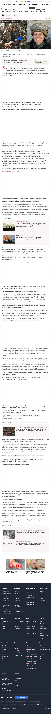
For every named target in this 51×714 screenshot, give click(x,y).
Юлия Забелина (7, 15)
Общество (17, 588)
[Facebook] (33, 2)
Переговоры (5, 651)
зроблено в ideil (46, 708)
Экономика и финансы (30, 589)
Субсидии (17, 598)
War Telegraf (19, 221)
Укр (49, 1)
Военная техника (6, 658)
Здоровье (17, 618)
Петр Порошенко (31, 661)
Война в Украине (6, 643)
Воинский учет (18, 655)
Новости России (31, 626)
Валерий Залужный (32, 656)
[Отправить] (17, 2)
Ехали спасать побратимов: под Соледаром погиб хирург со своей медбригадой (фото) (30, 531)
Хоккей (41, 598)
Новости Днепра (6, 596)
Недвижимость (31, 597)
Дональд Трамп (31, 649)
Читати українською (6, 18)
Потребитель (43, 623)
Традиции (42, 651)
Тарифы (29, 600)
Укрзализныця (30, 604)
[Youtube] (40, 2)
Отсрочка (17, 650)
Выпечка (17, 676)
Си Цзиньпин (30, 651)
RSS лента (39, 704)
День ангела (43, 656)
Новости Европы (31, 621)
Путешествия (43, 628)
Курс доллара (30, 602)
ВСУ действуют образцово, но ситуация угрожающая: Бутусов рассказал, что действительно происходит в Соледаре (29, 237)
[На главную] (25, 1)
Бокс (41, 593)
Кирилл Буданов (31, 658)
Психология (18, 628)
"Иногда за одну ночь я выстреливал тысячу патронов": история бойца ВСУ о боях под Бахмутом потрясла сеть (31, 225)
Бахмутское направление (35, 68)
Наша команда (4, 704)
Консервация (18, 678)
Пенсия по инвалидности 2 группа (6, 680)
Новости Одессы (6, 598)
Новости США (30, 623)
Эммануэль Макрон (32, 654)
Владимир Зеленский (29, 646)
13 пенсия (4, 676)
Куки (25, 7)
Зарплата (17, 591)
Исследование (18, 631)
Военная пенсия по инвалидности (7, 684)
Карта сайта (13, 704)
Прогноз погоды (19, 611)
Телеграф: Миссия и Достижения (27, 704)
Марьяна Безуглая (31, 665)
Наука (3, 618)
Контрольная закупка (33, 4)
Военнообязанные (19, 652)
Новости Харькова (6, 593)
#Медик (6, 555)
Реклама (25, 702)
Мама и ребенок (19, 621)
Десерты (17, 683)
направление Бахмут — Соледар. (11, 171)
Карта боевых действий (5, 646)
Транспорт (29, 595)
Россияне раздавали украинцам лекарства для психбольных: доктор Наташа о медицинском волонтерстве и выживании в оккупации (31, 429)
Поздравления (43, 638)
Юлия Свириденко (31, 668)
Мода (41, 626)
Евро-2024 (42, 600)
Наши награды (32, 702)
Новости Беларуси (31, 633)
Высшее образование (18, 606)
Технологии (5, 621)
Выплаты (17, 596)
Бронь (16, 648)
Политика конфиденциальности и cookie (16, 701)
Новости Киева (5, 591)
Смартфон (4, 631)
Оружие (4, 654)
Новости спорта (44, 588)
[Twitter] (42, 1)
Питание (17, 623)
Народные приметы (45, 649)
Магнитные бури (44, 635)
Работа (16, 593)
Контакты (40, 702)
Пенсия (3, 673)
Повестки (17, 645)
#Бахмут (26, 555)
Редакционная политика (34, 701)
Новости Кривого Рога (6, 606)
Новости (4, 588)
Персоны (29, 643)
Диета (16, 626)
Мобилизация (18, 643)
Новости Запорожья (7, 603)
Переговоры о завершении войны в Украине (13, 4)
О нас (2, 701)
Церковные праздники (43, 646)
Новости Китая (31, 631)
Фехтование (43, 603)
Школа (16, 603)
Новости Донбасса (6, 609)
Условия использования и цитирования (11, 702)
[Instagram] (43, 2)
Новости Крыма (6, 611)
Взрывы (4, 649)
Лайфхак (42, 633)
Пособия (17, 609)
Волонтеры (5, 656)
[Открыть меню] (2, 1)
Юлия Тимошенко (31, 663)
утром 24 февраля (34, 155)
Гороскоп (42, 621)
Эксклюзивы (45, 4)
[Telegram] (38, 2)
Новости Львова (6, 600)
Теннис (41, 596)
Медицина (17, 600)
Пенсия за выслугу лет (6, 691)
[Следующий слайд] (49, 4)
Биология (4, 626)
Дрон (3, 628)
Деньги (29, 592)
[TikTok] (45, 2)
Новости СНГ (30, 628)
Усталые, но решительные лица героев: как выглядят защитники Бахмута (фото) (30, 543)
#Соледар (11, 555)
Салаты (17, 685)
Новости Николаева (7, 613)
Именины (42, 658)
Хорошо (32, 7)
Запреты (42, 654)
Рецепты (16, 673)
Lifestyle (41, 618)
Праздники (42, 643)
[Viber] (35, 1)
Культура (42, 631)
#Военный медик (19, 555)
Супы (16, 680)
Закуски (17, 687)
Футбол (41, 591)
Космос (4, 623)
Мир (27, 618)
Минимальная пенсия (5, 687)
